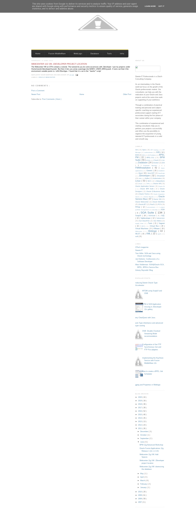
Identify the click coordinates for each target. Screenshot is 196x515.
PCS (160, 204)
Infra (122, 54)
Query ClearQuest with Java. (144, 318)
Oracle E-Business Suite (156, 191)
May (142, 474)
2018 (140, 404)
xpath (160, 234)
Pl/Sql (138, 207)
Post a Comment (37, 91)
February (144, 484)
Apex (144, 150)
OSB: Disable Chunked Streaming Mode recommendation (151, 333)
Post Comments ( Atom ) (51, 99)
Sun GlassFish (144, 221)
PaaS (152, 204)
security (155, 209)
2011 (140, 428)
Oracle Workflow (159, 202)
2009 (140, 495)
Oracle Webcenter (47, 77)
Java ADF (151, 173)
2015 (140, 415)
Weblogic (153, 231)
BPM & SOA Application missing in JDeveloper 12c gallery (151, 306)
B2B (158, 152)
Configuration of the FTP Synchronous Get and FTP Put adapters (151, 347)
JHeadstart (161, 176)
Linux (138, 181)
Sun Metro (158, 221)
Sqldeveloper (146, 218)
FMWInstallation (143, 168)
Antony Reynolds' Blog (144, 270)
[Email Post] (76, 75)
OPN (148, 183)
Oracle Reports (149, 196)
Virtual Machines (142, 229)
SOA (163, 210)
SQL (163, 216)
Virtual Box (155, 226)
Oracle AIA (157, 183)
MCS (150, 181)
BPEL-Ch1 (151, 157)
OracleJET (143, 204)
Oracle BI (162, 186)
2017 (140, 408)
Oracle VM (157, 199)
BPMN (148, 160)
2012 (140, 425)
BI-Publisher (152, 155)
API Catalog (155, 150)
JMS (140, 178)
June (142, 442)
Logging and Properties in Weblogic (147, 385)
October (143, 435)
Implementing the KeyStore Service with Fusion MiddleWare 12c (152, 360)
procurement (151, 207)
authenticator (149, 152)
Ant (136, 150)
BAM (137, 155)
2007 (140, 502)
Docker (156, 163)
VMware (156, 229)
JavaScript (161, 173)
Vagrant (162, 223)
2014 (140, 418)
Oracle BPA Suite (147, 189)
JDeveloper (145, 176)
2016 (140, 411)
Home (37, 54)
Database (95, 54)
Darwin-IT (139, 250)
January (143, 487)
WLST (138, 234)
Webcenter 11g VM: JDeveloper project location (59, 64)
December (144, 431)
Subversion (160, 218)
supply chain (139, 223)
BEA (143, 155)
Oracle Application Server (145, 186)
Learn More (150, 6)
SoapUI (138, 216)
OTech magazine (141, 247)
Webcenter (139, 231)
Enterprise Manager (151, 165)
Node (141, 183)
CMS (163, 160)
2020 (140, 397)
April (142, 477)
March (143, 480)
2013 (140, 421)
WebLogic (78, 54)
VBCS (143, 226)
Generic (150, 171)
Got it (161, 6)
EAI (163, 163)
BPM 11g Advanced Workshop (151, 445)
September (144, 438)
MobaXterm (160, 181)
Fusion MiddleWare (57, 54)
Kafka (147, 178)
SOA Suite (148, 212)
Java (140, 173)
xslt (137, 236)
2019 (140, 401)
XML (148, 233)
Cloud (156, 160)
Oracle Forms (144, 194)
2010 (140, 492)
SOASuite (152, 215)
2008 (140, 499)
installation (161, 170)
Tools (109, 54)
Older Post (127, 94)
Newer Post (35, 94)
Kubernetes (157, 178)
